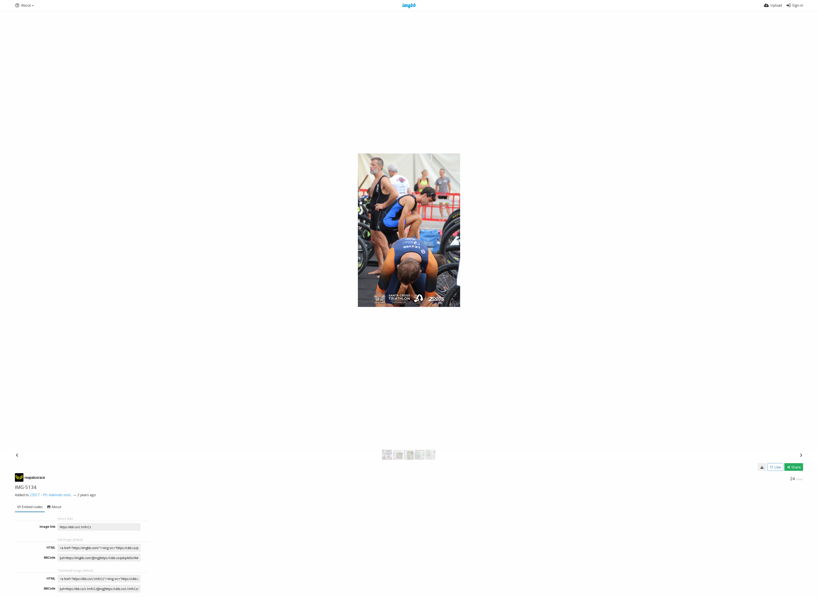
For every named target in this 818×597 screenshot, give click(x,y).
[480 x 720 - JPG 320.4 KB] (762, 467)
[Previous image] (17, 455)
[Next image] (801, 455)
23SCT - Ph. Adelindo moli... (51, 495)
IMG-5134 (25, 487)
